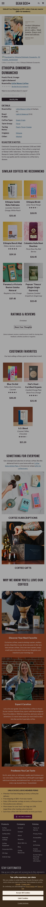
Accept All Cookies (23, 893)
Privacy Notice (30, 886)
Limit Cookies (23, 898)
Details (18, 884)
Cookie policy (26, 884)
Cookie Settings (23, 903)
